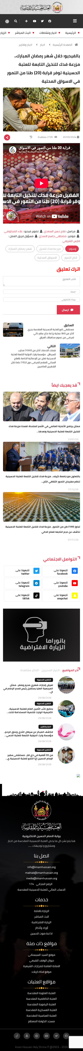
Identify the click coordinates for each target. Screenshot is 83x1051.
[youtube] (34, 21)
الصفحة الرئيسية (62, 44)
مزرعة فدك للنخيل (50, 248)
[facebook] (49, 21)
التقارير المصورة (44, 680)
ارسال (65, 310)
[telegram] (36, 1036)
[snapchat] (27, 1036)
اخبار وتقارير (25, 44)
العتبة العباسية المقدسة (42, 1015)
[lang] (7, 21)
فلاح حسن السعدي (54, 231)
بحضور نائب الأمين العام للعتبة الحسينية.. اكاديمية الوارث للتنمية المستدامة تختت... (30, 710)
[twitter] (42, 21)
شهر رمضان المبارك (20, 248)
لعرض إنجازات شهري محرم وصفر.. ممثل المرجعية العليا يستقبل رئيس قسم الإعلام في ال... (28, 688)
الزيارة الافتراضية (41, 922)
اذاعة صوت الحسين (41, 933)
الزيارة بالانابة (41, 911)
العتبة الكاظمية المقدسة (41, 998)
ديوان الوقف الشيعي (41, 960)
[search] (16, 21)
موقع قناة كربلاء (41, 971)
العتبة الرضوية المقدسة (41, 1004)
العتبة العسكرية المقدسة (41, 1010)
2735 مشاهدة (45, 137)
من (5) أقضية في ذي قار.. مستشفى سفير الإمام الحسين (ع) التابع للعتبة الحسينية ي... (29, 757)
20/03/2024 (69, 137)
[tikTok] (17, 1036)
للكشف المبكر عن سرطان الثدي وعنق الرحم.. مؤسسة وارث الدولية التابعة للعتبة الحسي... (28, 734)
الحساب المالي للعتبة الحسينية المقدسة (41, 889)
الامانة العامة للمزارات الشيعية (41, 966)
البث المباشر (41, 916)
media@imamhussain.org (41, 878)
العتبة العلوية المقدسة (41, 993)
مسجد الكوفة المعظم (41, 1021)
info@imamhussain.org (41, 867)
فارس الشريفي (71, 241)
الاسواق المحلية (47, 257)
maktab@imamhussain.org (41, 872)
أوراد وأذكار (41, 927)
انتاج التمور (70, 257)
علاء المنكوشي (13, 231)
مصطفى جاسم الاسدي (52, 236)
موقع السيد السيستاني (41, 954)
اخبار (42, 44)
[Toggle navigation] (75, 21)
